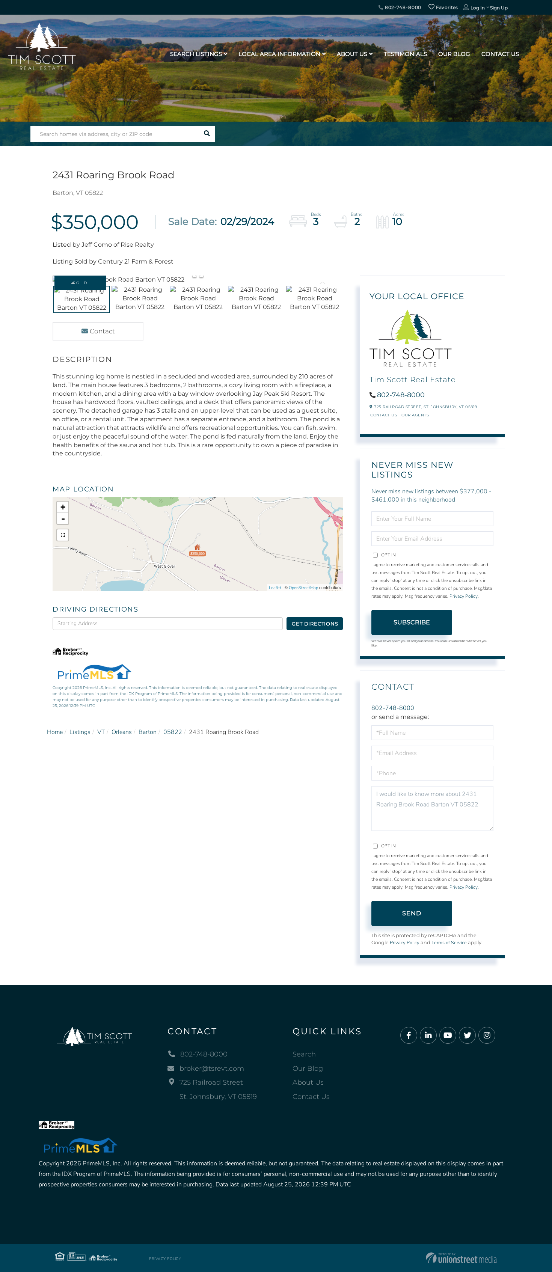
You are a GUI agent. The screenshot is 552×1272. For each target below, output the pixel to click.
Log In (478, 8)
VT (101, 732)
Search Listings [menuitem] (196, 53)
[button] (207, 134)
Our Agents (415, 415)
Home (55, 732)
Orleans (122, 732)
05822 (172, 732)
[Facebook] (409, 1035)
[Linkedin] (428, 1035)
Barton (148, 732)
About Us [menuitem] (352, 53)
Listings (79, 732)
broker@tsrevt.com (211, 1068)
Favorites (446, 7)
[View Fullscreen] (62, 535)
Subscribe (412, 622)
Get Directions (315, 624)
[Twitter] (467, 1035)
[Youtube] (448, 1035)
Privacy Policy (463, 596)
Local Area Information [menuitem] (279, 53)
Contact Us (383, 415)
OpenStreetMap (303, 588)
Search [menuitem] (304, 1054)
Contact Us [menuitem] (500, 53)
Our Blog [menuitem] (454, 53)
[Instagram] (487, 1035)
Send (412, 913)
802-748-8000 (402, 7)
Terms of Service (449, 942)
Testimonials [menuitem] (405, 53)
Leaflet (275, 588)
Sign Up (499, 8)
